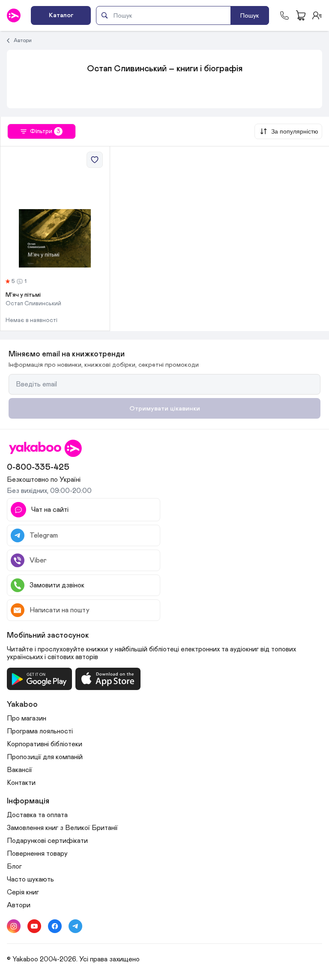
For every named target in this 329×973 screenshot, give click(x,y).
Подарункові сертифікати (47, 840)
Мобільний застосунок (48, 635)
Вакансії (19, 769)
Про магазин (26, 718)
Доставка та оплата (37, 815)
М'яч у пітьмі (23, 295)
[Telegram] (75, 926)
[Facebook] (55, 926)
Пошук (249, 15)
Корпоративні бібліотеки (44, 744)
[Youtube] (34, 926)
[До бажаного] (95, 160)
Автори (23, 40)
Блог (14, 866)
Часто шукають (30, 879)
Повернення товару (37, 853)
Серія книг (23, 892)
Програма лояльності (40, 731)
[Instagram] (14, 926)
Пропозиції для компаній (45, 757)
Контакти (21, 782)
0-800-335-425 (38, 467)
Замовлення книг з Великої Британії (62, 827)
